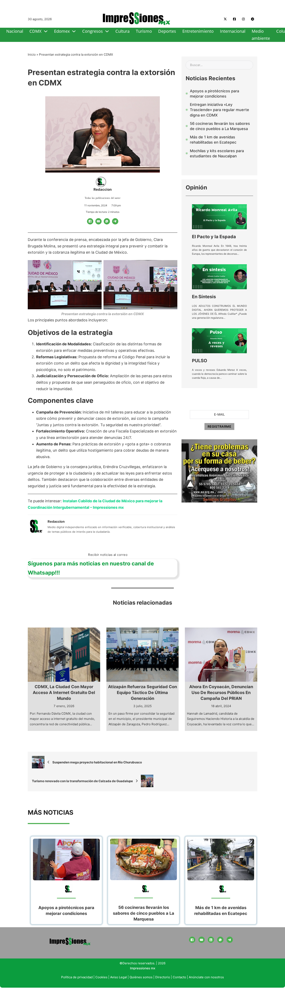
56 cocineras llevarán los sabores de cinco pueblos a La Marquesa (143, 913)
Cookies (101, 977)
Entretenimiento (198, 31)
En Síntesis (204, 296)
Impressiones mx (142, 968)
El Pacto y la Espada (214, 236)
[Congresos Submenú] (107, 31)
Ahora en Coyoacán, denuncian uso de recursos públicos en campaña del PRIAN (221, 692)
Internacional (232, 31)
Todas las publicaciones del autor (103, 198)
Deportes (167, 31)
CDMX (35, 31)
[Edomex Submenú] (74, 31)
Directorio (162, 977)
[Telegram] (115, 221)
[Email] (98, 221)
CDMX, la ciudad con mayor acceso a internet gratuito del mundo (64, 692)
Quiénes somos (141, 977)
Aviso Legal (118, 977)
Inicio (32, 54)
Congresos (92, 31)
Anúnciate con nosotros (206, 977)
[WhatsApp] (107, 221)
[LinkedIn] (211, 940)
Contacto (179, 977)
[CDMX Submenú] (46, 31)
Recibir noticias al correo (107, 555)
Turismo (144, 31)
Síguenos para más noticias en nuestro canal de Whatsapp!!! (91, 568)
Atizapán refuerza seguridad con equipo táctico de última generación (142, 692)
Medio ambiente (261, 34)
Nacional (14, 31)
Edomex (62, 31)
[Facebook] (90, 221)
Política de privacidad (77, 977)
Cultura (122, 31)
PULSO (199, 360)
